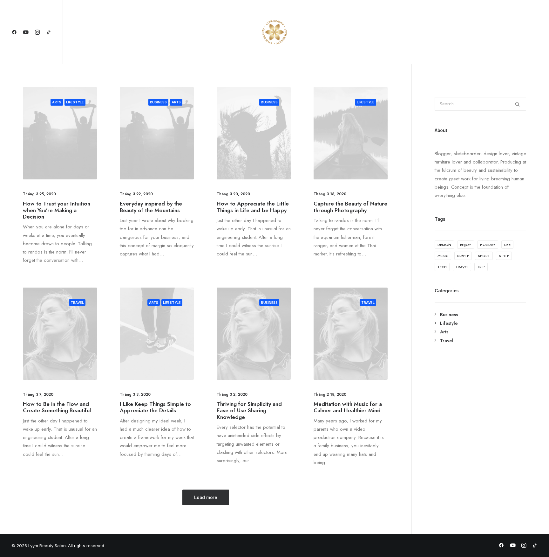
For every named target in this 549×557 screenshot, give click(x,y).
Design (444, 244)
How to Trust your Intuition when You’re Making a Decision (56, 210)
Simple (463, 255)
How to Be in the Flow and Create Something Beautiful (57, 407)
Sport (484, 255)
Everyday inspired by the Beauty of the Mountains (151, 207)
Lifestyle (75, 102)
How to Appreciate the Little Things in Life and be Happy (253, 207)
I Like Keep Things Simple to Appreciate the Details (155, 407)
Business (158, 102)
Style (504, 255)
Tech (442, 266)
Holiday (487, 244)
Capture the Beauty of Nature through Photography (350, 207)
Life (507, 244)
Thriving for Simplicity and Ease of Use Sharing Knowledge (249, 410)
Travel (77, 302)
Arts (56, 102)
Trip (481, 266)
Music (442, 255)
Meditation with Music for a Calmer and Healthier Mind (348, 407)
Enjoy (465, 244)
